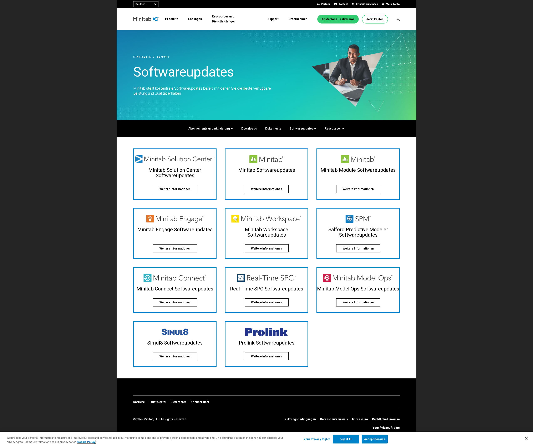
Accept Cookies (374, 439)
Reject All (346, 439)
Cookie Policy (86, 441)
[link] (139, 402)
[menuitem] (171, 19)
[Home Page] (146, 19)
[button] (398, 19)
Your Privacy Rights (386, 427)
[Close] (526, 438)
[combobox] (145, 4)
